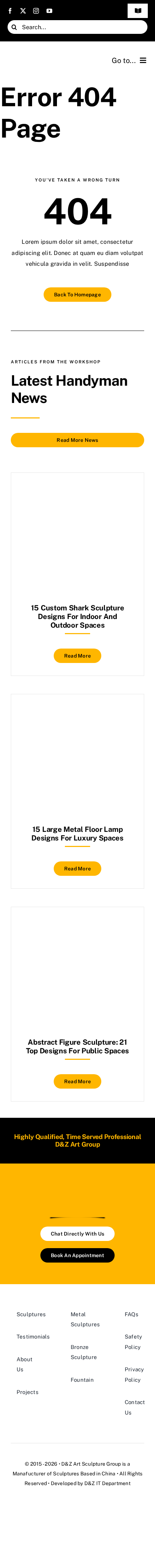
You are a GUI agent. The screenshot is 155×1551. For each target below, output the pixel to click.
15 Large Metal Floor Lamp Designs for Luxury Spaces (77, 833)
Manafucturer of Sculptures (46, 1473)
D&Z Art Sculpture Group (91, 1464)
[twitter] (23, 11)
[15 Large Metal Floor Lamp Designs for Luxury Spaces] (77, 712)
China (108, 1473)
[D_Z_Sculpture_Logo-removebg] (77, 1187)
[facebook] (10, 11)
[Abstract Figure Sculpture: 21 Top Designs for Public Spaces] (77, 925)
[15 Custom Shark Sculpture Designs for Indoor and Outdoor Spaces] (77, 490)
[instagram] (36, 11)
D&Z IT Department (107, 1483)
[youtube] (49, 11)
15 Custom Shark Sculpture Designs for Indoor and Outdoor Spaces (77, 616)
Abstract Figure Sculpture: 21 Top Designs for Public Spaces (77, 1046)
